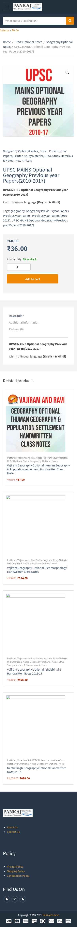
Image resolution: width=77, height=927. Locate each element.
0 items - (9, 30)
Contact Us (13, 832)
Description (16, 316)
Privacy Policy (15, 866)
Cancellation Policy (18, 875)
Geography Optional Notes (20, 151)
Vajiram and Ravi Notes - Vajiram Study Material (42, 457)
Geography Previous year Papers (47, 211)
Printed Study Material (28, 156)
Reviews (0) (16, 329)
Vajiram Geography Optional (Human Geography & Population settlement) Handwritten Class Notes (38, 469)
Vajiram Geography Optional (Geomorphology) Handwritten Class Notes (37, 570)
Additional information (24, 322)
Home (7, 42)
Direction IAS (24, 760)
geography (17, 211)
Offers (43, 151)
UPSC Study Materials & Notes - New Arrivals (35, 663)
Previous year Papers (17, 216)
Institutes (11, 457)
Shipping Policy (16, 871)
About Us (12, 827)
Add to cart (32, 279)
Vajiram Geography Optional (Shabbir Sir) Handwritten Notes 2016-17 (34, 671)
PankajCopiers (51, 915)
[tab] (38, 315)
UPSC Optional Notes (28, 42)
